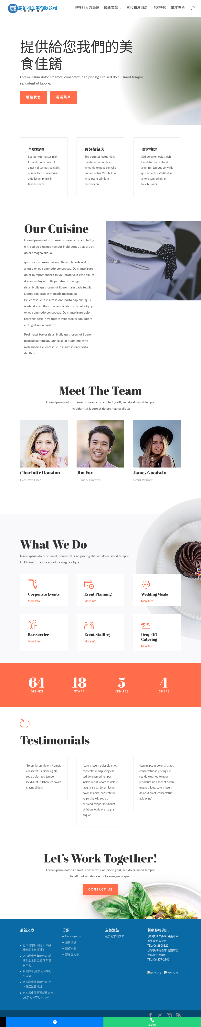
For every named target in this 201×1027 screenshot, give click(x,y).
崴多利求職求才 (114, 936)
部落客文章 (72, 954)
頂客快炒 (159, 8)
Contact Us (100, 889)
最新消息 (70, 942)
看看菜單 (63, 97)
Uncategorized (73, 936)
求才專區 (178, 8)
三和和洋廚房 (137, 8)
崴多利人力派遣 (87, 8)
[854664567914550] (55, 1022)
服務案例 (70, 948)
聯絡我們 (33, 97)
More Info (34, 601)
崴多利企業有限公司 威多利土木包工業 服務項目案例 (37, 961)
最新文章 (111, 8)
